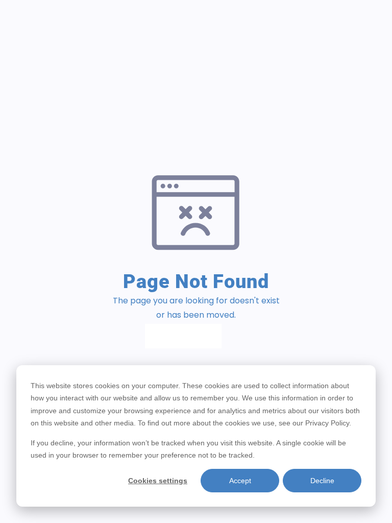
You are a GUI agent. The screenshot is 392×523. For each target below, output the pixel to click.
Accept (240, 481)
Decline (322, 481)
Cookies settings (157, 481)
